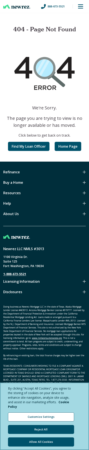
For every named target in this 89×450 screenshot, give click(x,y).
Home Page (68, 146)
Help (7, 203)
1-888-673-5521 (14, 274)
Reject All (41, 429)
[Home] (16, 6)
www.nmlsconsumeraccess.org (47, 338)
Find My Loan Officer (29, 146)
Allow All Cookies (41, 442)
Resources (12, 193)
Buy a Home (13, 182)
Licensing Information (21, 281)
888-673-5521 (56, 6)
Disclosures (12, 291)
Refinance (11, 172)
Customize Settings (41, 417)
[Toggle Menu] (80, 6)
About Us (11, 213)
